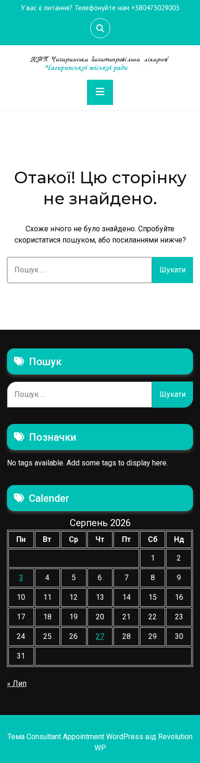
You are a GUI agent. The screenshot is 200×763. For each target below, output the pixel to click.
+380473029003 (155, 7)
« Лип (17, 683)
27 (100, 636)
